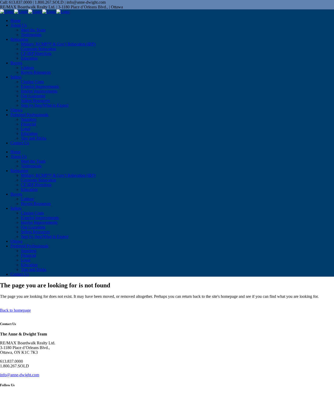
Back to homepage (15, 310)
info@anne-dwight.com (19, 375)
